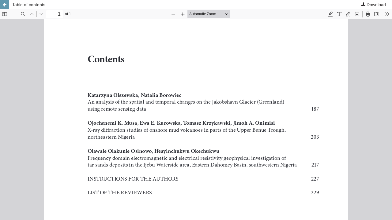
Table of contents (28, 4)
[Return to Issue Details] (4, 4)
